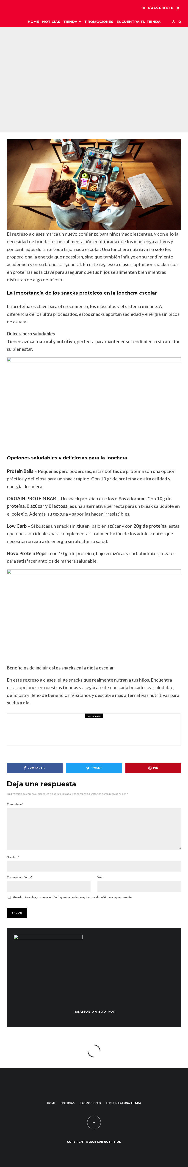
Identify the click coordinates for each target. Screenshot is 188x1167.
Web (100, 877)
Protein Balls (20, 471)
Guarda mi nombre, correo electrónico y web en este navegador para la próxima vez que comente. (72, 897)
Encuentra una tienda (123, 1103)
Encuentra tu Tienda (138, 21)
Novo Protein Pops (26, 553)
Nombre (13, 857)
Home (33, 21)
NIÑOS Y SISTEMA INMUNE (76, 727)
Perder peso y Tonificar (86, 69)
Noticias (51, 21)
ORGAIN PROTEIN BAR (31, 498)
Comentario (15, 804)
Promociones (99, 21)
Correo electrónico (19, 877)
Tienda (70, 21)
